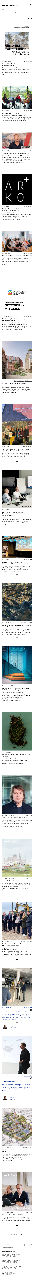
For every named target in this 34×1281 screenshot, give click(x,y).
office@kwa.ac (9, 1272)
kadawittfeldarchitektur (8, 1251)
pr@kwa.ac (9, 1274)
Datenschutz (7, 1247)
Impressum (7, 1244)
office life (29, 509)
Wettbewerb (28, 381)
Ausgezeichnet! (19, 381)
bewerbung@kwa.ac (10, 1273)
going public (28, 61)
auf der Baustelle (26, 622)
